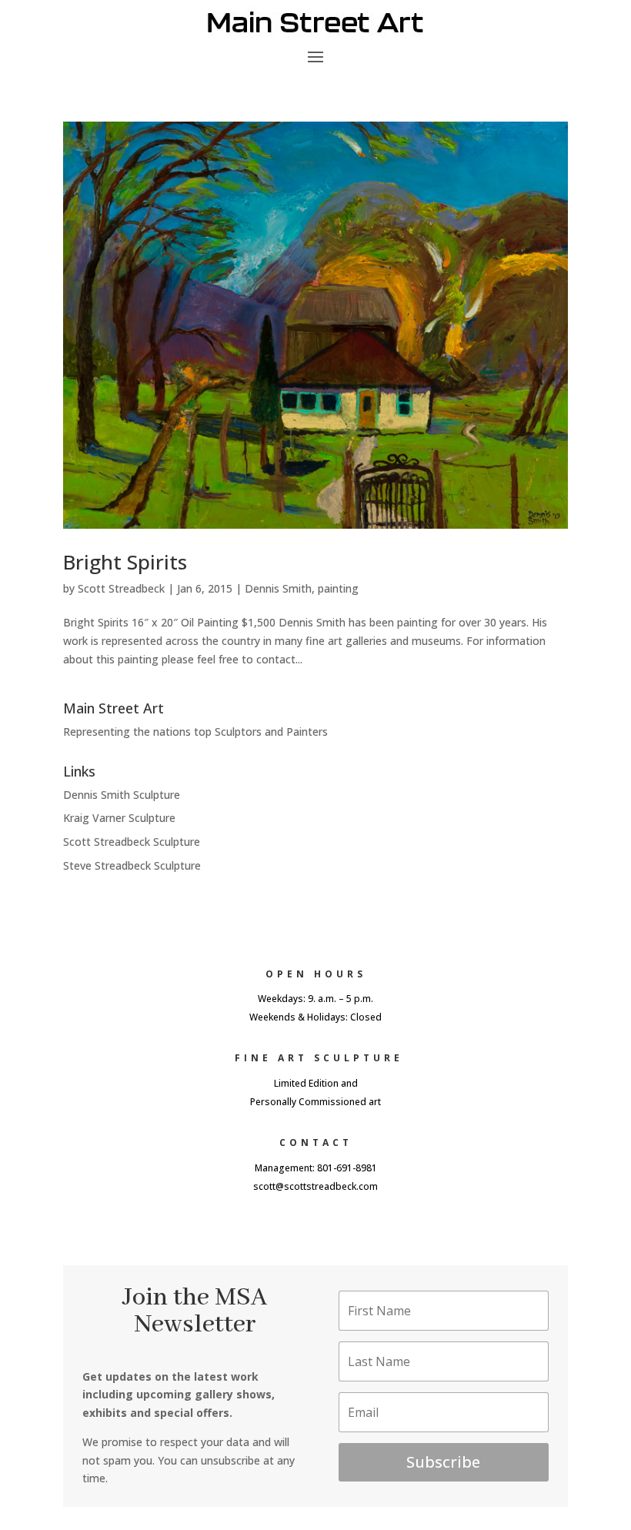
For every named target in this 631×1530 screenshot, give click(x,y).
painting (338, 588)
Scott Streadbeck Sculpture (131, 841)
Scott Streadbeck (121, 588)
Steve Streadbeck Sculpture (132, 865)
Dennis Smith (278, 588)
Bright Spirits (125, 562)
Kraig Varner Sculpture (119, 817)
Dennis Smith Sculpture (121, 794)
